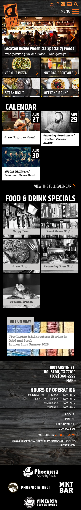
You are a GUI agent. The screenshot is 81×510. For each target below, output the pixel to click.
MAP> (71, 380)
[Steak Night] (21, 255)
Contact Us (67, 428)
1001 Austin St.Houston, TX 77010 (60, 369)
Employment (65, 424)
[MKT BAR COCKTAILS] (60, 67)
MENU (65, 11)
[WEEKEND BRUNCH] (60, 87)
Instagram (63, 4)
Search (76, 4)
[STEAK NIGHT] (21, 87)
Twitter (52, 4)
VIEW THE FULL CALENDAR (52, 186)
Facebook (58, 4)
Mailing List (69, 4)
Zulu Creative (65, 435)
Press (69, 419)
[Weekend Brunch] (21, 290)
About (69, 414)
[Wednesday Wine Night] (59, 255)
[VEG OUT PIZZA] (21, 67)
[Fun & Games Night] (59, 220)
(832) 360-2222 (63, 376)
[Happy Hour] (21, 220)
